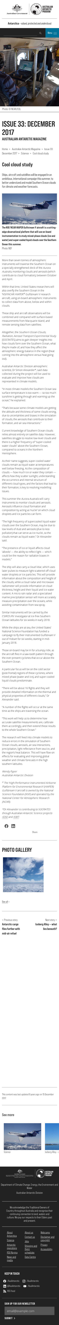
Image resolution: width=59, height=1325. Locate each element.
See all (5, 901)
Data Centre (30, 1257)
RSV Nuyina (12, 1252)
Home (5, 149)
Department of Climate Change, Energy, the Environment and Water (29, 1186)
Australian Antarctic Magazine (26, 149)
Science (25, 153)
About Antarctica (12, 1234)
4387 (16, 817)
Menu (50, 32)
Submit (9, 1318)
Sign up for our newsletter (20, 1303)
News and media (11, 1258)
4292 (5, 817)
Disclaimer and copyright (47, 1238)
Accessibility (46, 1249)
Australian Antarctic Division (29, 1192)
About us (29, 1232)
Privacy (44, 1244)
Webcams (45, 1232)
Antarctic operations (12, 1246)
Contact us (30, 1237)
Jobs (27, 1241)
